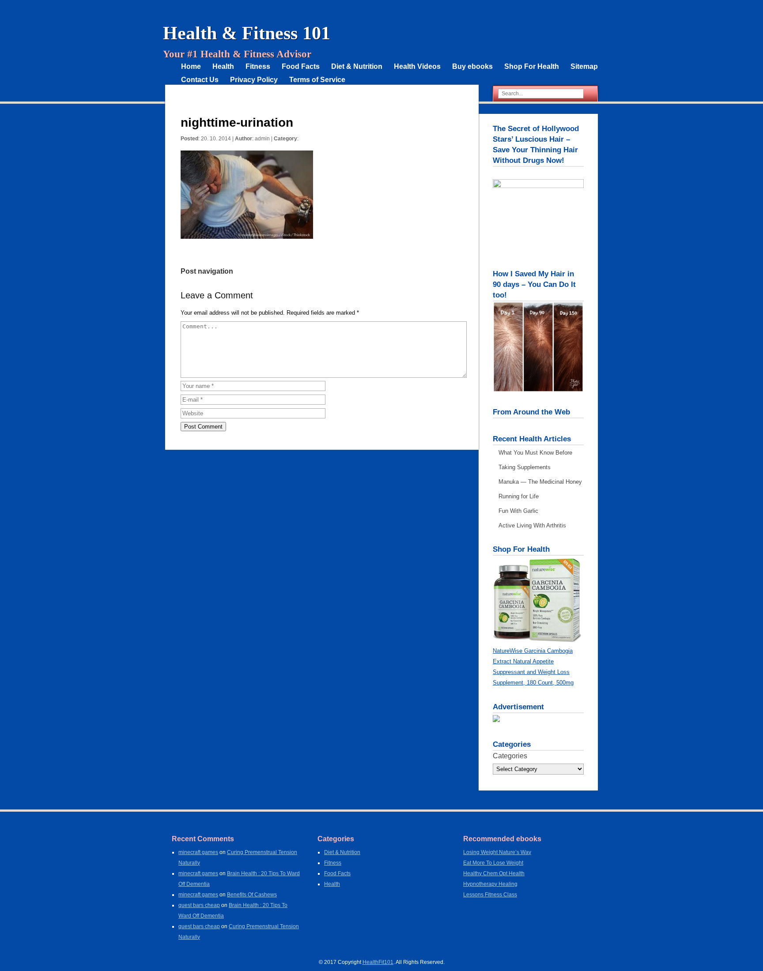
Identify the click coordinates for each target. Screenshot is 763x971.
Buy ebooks (472, 66)
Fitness (258, 66)
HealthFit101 (378, 962)
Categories (510, 756)
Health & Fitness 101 (246, 33)
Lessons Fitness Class (490, 895)
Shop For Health (531, 66)
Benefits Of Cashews (252, 895)
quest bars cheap (199, 905)
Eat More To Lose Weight (493, 863)
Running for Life (519, 496)
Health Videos (417, 66)
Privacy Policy (254, 79)
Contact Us (200, 79)
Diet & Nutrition (356, 66)
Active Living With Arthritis (532, 525)
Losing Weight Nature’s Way (497, 852)
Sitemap (584, 66)
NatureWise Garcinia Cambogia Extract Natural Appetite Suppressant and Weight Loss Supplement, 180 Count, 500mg (533, 666)
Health (223, 66)
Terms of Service (317, 79)
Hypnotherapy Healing (490, 884)
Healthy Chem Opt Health (494, 873)
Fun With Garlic (518, 511)
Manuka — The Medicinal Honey (540, 481)
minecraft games (198, 852)
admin (262, 138)
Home (191, 66)
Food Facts (301, 66)
